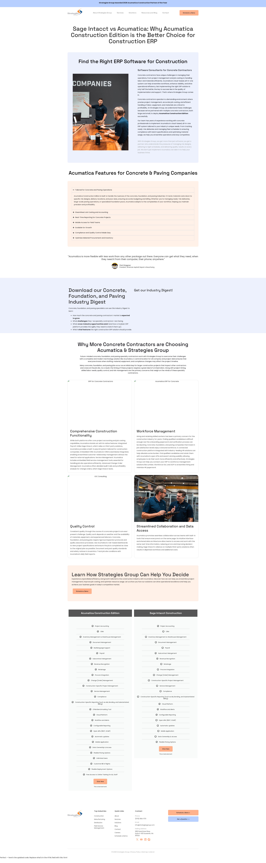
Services (120, 13)
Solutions (132, 13)
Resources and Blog (149, 13)
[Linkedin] (145, 839)
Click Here (100, 781)
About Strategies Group (102, 13)
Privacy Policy (135, 852)
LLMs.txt (152, 852)
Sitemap (145, 852)
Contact (165, 13)
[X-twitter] (137, 839)
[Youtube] (141, 839)
